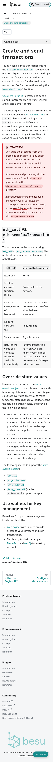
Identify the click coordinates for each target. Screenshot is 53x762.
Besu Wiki (7, 705)
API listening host (35, 114)
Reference (7, 618)
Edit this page (13, 558)
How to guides (9, 606)
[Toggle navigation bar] (4, 4)
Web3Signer (20, 208)
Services (6, 676)
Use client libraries (12, 96)
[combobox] (40, 4)
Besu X (5, 709)
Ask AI (42, 754)
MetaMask (13, 543)
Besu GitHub (8, 713)
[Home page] (5, 13)
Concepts (6, 610)
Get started (7, 672)
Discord (6, 701)
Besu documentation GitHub (16, 718)
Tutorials (6, 614)
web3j (27, 543)
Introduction (8, 602)
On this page (11, 41)
